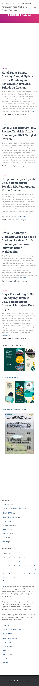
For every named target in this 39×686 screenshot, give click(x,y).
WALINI (5, 542)
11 (35, 565)
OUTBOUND (7, 521)
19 (4, 574)
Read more (31, 111)
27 (9, 578)
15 (19, 570)
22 (19, 574)
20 (9, 574)
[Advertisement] (19, 43)
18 (35, 570)
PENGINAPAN (7, 525)
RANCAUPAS (7, 533)
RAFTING (6, 529)
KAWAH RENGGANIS (10, 517)
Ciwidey (4, 586)
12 (4, 570)
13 (9, 570)
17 (30, 570)
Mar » (9, 581)
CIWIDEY (4, 69)
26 (4, 578)
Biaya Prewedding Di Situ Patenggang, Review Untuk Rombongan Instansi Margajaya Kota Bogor (19, 301)
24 (30, 574)
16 (24, 570)
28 (14, 578)
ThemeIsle (27, 681)
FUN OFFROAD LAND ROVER (13, 509)
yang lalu (21, 114)
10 (30, 565)
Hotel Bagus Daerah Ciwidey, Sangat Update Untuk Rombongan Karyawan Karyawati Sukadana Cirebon (17, 80)
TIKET (5, 538)
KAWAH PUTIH (8, 513)
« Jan (3, 581)
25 (35, 574)
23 (24, 574)
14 (14, 570)
